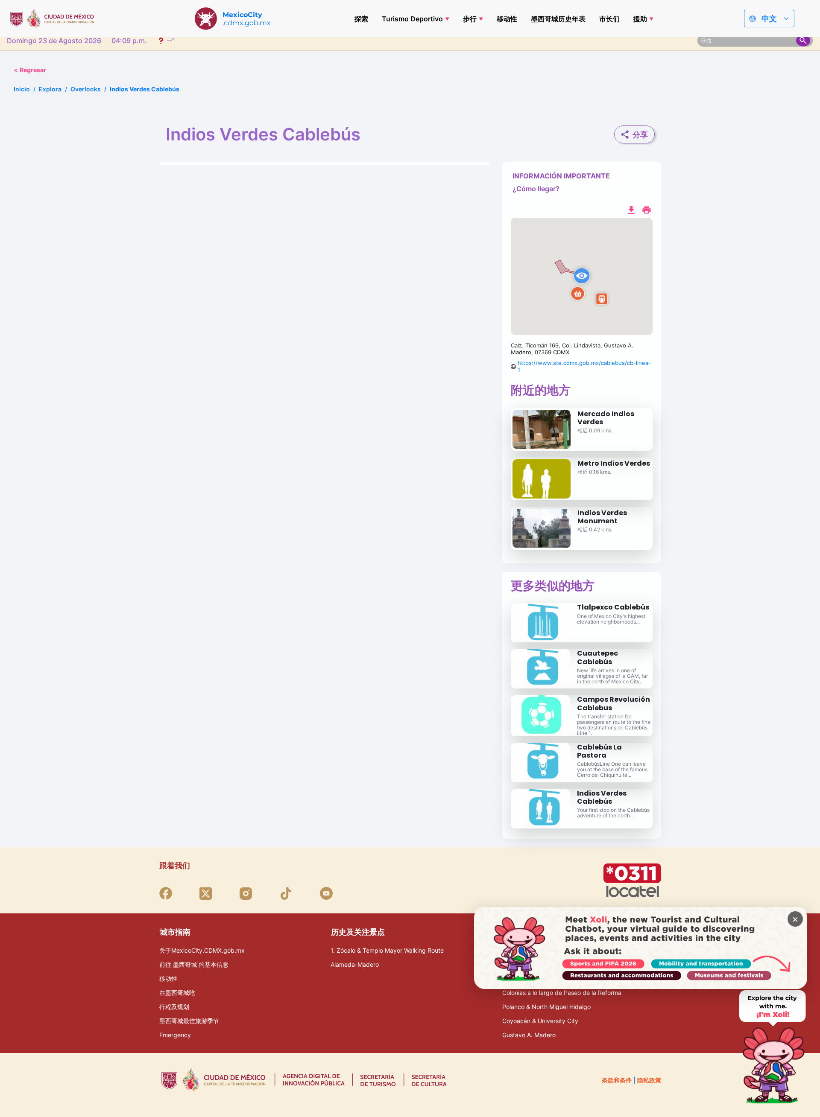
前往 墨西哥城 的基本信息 (193, 964)
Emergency (175, 1034)
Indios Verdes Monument (602, 517)
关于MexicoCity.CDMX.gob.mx (202, 950)
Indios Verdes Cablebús (602, 797)
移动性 (507, 19)
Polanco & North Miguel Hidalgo (546, 1006)
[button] (581, 276)
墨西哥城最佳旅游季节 (189, 1020)
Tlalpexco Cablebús (613, 607)
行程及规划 (174, 1006)
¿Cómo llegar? (535, 188)
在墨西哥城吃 (177, 992)
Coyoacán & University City (540, 1020)
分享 (640, 134)
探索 (361, 19)
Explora (50, 89)
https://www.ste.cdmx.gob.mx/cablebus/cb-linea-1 (584, 366)
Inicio (22, 89)
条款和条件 (617, 1080)
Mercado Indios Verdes (605, 418)
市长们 (609, 19)
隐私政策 (649, 1080)
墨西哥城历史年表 (558, 19)
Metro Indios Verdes (613, 463)
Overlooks (85, 89)
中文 (769, 18)
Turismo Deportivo (412, 19)
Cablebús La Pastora (599, 751)
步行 (470, 19)
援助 (640, 19)
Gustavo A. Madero (529, 1034)
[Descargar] (631, 209)
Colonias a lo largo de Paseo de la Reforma (561, 992)
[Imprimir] (646, 209)
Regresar (30, 69)
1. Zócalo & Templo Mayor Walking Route (387, 950)
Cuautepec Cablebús (597, 657)
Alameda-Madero (355, 964)
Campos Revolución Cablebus (613, 703)
